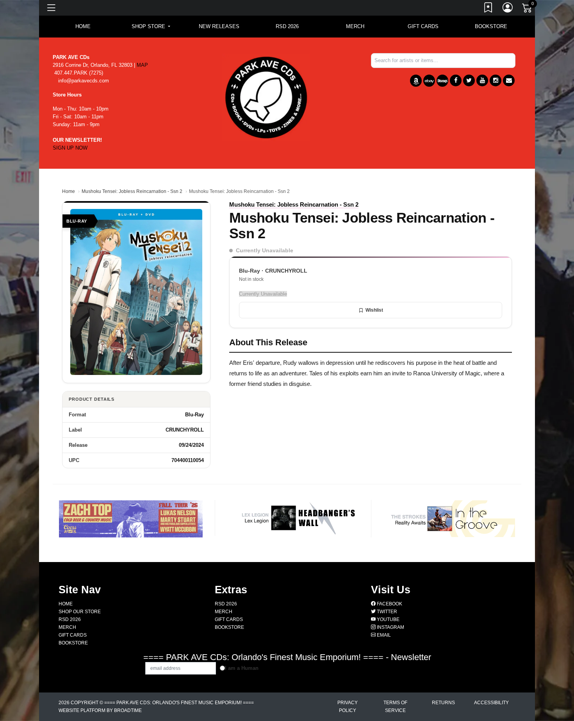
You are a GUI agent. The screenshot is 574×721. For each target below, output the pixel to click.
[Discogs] (442, 80)
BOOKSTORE (491, 26)
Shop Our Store (80, 611)
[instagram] (495, 80)
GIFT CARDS (423, 26)
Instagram (390, 627)
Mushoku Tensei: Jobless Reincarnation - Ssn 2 (132, 191)
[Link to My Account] (508, 9)
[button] (150, 27)
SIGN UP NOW (70, 148)
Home (68, 191)
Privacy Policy (347, 706)
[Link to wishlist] (488, 9)
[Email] (508, 80)
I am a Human (241, 668)
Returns (443, 702)
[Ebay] (429, 80)
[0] (527, 9)
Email (383, 635)
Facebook (389, 604)
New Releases (219, 26)
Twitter (386, 611)
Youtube (387, 619)
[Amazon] (415, 80)
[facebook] (455, 80)
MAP (142, 65)
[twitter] (469, 80)
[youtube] (482, 80)
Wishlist (374, 310)
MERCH (355, 26)
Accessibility (491, 702)
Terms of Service (395, 706)
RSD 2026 (287, 26)
